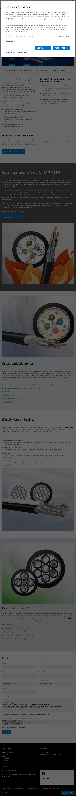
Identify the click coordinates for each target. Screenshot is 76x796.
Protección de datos (23, 52)
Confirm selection (63, 36)
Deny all (41, 48)
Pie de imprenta (10, 52)
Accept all (60, 48)
